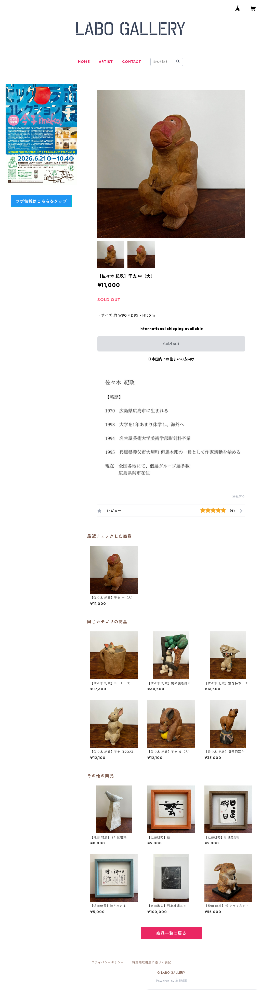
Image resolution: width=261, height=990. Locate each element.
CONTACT (131, 61)
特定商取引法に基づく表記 (151, 962)
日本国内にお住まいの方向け (171, 359)
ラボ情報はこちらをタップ (41, 201)
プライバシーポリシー (107, 962)
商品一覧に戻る (171, 933)
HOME (84, 61)
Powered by (166, 981)
